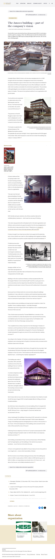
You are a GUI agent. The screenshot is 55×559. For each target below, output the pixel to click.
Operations (22, 3)
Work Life (29, 3)
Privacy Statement (31, 554)
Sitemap (38, 554)
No (52, 3)
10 (18, 434)
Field (17, 3)
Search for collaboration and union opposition (21, 11)
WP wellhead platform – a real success (35, 14)
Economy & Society (37, 3)
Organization (12, 18)
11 (34, 462)
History (45, 3)
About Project (44, 554)
